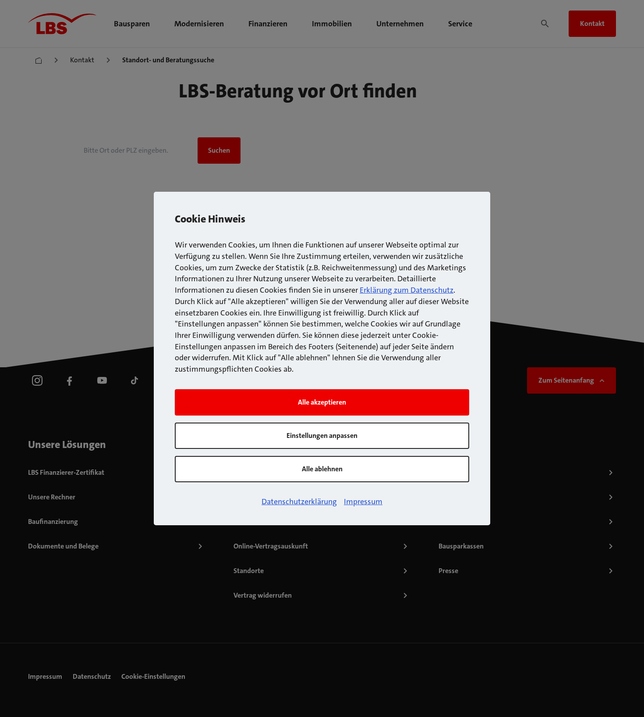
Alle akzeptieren (322, 402)
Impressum (363, 501)
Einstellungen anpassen (322, 435)
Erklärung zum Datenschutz (406, 290)
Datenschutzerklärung (299, 501)
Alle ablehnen (322, 468)
